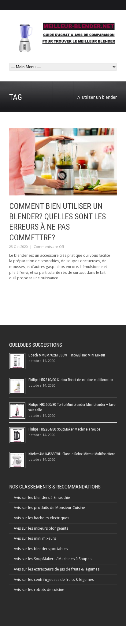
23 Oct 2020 (18, 246)
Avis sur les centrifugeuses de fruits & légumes (54, 579)
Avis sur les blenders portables (41, 548)
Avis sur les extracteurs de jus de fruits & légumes (56, 569)
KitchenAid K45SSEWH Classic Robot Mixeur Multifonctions (72, 454)
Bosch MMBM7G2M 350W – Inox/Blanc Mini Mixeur (66, 355)
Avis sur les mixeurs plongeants (41, 528)
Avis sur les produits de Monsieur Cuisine (49, 507)
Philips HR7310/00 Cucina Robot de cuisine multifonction (70, 380)
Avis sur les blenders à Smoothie (42, 497)
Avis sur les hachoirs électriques (41, 517)
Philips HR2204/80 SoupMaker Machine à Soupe (64, 429)
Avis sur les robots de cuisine (39, 589)
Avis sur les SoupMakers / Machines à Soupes (52, 558)
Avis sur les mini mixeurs (35, 538)
